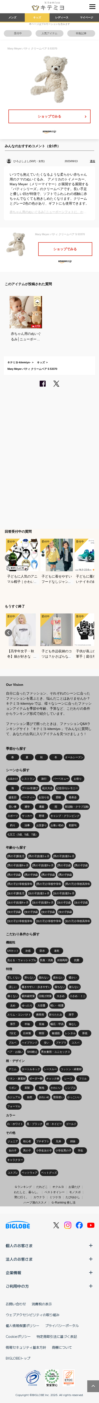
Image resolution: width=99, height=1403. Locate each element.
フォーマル (13, 1106)
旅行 (44, 778)
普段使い (58, 1097)
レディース (61, 17)
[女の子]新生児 (16, 893)
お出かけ (12, 778)
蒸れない (44, 977)
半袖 (27, 1024)
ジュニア (12, 1141)
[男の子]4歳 (31, 874)
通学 (27, 806)
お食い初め (57, 825)
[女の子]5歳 (48, 911)
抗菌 (76, 960)
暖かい (73, 977)
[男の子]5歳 (48, 874)
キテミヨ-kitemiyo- (19, 362)
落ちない (60, 986)
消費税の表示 (42, 1303)
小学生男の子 (63, 1150)
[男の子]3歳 (14, 874)
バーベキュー (61, 778)
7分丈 (12, 1033)
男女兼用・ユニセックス (55, 1051)
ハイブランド (29, 1042)
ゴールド (71, 1123)
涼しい (13, 986)
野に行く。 (21, 1197)
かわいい (56, 1087)
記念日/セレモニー (67, 788)
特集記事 (81, 33)
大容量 (41, 1005)
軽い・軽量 (57, 1005)
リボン (13, 1087)
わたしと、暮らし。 (27, 1192)
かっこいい (73, 1097)
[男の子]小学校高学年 (77, 883)
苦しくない (13, 977)
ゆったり (27, 1005)
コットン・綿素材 (71, 1069)
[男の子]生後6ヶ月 (18, 865)
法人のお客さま (19, 1259)
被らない (74, 986)
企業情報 (13, 1272)
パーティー (28, 797)
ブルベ (13, 1042)
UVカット (13, 950)
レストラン (28, 778)
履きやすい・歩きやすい (36, 986)
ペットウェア (29, 1172)
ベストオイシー (54, 1192)
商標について (62, 1347)
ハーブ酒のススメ (35, 1202)
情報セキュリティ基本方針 (26, 1347)
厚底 (84, 1033)
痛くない (12, 996)
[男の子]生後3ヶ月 (63, 856)
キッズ (37, 17)
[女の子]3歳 (14, 911)
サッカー (27, 815)
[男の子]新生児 (16, 856)
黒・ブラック (35, 1123)
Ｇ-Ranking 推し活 (63, 1202)
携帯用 (40, 1014)
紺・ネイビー (54, 1123)
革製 (27, 1087)
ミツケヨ (55, 1197)
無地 (41, 1087)
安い (46, 1042)
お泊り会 (44, 797)
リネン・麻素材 (16, 1078)
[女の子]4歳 (31, 911)
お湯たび (74, 1187)
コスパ (75, 1042)
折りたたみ (55, 1014)
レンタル (70, 1033)
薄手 (12, 1024)
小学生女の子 (44, 1150)
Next (90, 558)
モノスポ (75, 1192)
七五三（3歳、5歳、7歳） (22, 834)
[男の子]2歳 (81, 865)
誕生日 (13, 797)
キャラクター (15, 1159)
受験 (58, 797)
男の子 (27, 1150)
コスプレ (12, 1172)
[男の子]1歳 (64, 865)
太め (12, 1005)
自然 (29, 1097)
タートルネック (31, 1069)
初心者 (27, 1141)
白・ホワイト (15, 1123)
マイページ (86, 17)
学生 (80, 1150)
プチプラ (61, 1042)
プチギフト (42, 1141)
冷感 (28, 950)
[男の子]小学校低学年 (19, 883)
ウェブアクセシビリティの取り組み (33, 1314)
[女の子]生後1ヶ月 (39, 893)
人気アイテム (49, 33)
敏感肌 (56, 1033)
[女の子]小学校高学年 (77, 921)
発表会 (73, 797)
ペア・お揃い (15, 1051)
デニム (13, 1069)
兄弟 (58, 1141)
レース (68, 1078)
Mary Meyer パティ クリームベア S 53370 (32, 368)
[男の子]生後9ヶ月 (43, 865)
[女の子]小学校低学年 (19, 921)
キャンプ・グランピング (65, 815)
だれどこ (42, 1187)
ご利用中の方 (17, 1286)
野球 (41, 815)
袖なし (73, 1024)
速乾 (56, 950)
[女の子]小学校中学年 (48, 921)
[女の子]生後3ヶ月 (63, 893)
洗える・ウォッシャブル (21, 960)
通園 (41, 806)
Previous (8, 558)
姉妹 (72, 1141)
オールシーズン (74, 757)
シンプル (70, 1087)
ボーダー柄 (36, 1078)
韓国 (41, 1033)
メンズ (12, 17)
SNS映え (32, 1051)
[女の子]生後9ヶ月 (43, 902)
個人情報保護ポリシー (22, 1325)
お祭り (78, 778)
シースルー (50, 1069)
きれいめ (44, 1097)
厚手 (71, 1014)
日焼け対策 (45, 996)
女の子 (13, 1150)
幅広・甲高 (57, 1024)
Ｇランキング (23, 1187)
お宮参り (41, 825)
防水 (42, 950)
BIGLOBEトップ (18, 1358)
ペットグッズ (49, 1172)
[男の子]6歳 (65, 874)
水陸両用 (62, 960)
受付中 (18, 33)
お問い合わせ (16, 1303)
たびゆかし (73, 1197)
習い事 (13, 806)
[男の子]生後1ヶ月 (39, 856)
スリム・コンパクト (19, 1014)
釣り (12, 825)
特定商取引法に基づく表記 (57, 1336)
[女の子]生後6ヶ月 (18, 902)
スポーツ (12, 815)
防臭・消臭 (46, 960)
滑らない (29, 977)
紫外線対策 (28, 996)
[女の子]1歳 (64, 902)
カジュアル (13, 1097)
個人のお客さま (19, 1245)
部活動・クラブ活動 (77, 806)
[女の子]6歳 (65, 911)
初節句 (73, 825)
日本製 (27, 1033)
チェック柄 (52, 1078)
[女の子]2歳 (81, 902)
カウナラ (39, 1197)
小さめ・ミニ (78, 996)
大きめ (61, 996)
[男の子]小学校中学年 (48, 883)
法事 (27, 825)
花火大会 (47, 788)
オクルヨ (58, 1187)
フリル (83, 1078)
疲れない (58, 977)
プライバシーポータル (62, 1325)
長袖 (41, 1024)
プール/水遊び (30, 788)
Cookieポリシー (18, 1336)
